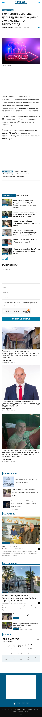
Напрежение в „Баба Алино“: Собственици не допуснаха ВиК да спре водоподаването (19, 598)
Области (11, 10)
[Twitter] (14, 34)
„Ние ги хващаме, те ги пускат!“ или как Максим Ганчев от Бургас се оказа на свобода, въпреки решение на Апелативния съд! (20, 453)
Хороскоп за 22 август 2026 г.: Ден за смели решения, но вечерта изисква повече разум (23, 504)
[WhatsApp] (33, 34)
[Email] (28, 34)
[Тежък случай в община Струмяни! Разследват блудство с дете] (7, 223)
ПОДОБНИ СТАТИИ (8, 195)
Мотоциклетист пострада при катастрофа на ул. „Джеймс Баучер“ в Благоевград (25, 214)
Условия (29, 709)
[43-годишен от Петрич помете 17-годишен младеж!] (7, 242)
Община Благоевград (23, 174)
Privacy (27, 711)
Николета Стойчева (7, 603)
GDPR (23, 709)
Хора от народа (9, 546)
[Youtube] (27, 703)
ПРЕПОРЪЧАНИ (10, 563)
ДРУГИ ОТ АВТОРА (22, 195)
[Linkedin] (19, 34)
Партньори (17, 709)
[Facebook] (9, 34)
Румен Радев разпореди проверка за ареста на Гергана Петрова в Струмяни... (25, 625)
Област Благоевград (8, 174)
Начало (4, 709)
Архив (14, 711)
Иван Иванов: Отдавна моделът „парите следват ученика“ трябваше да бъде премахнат (21, 404)
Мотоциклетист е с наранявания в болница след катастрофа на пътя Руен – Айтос (25, 492)
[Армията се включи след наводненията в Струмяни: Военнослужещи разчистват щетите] (7, 202)
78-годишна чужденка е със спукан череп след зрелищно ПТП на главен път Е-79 (25, 232)
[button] (3, 2)
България (5, 10)
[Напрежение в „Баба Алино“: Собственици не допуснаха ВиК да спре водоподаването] (21, 579)
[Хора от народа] (21, 530)
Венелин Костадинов (7, 27)
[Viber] (38, 34)
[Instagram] (18, 703)
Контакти (21, 711)
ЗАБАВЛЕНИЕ (9, 514)
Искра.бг (4, 548)
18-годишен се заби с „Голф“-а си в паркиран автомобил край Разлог (26, 251)
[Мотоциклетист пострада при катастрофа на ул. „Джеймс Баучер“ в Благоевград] (7, 214)
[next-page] (6, 258)
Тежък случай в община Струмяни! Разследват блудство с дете (26, 223)
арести (17, 171)
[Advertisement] (21, 81)
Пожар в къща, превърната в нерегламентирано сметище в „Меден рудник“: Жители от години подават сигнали (20, 354)
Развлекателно (6, 543)
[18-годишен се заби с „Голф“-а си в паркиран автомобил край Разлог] (7, 251)
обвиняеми (24, 171)
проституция (20, 176)
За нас (10, 709)
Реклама (36, 709)
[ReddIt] (23, 34)
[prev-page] (3, 258)
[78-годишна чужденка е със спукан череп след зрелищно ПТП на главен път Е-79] (7, 233)
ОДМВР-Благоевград (9, 176)
